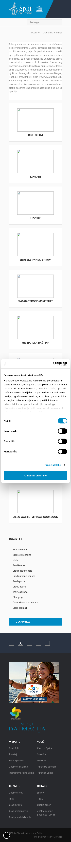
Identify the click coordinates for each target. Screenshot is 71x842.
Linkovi (40, 792)
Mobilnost (42, 760)
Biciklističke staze (22, 555)
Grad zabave (19, 586)
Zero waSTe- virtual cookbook (35, 516)
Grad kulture (19, 565)
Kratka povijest (16, 760)
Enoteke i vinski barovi (35, 259)
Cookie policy (44, 805)
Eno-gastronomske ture (35, 301)
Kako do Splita (44, 748)
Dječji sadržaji (20, 608)
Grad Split (14, 748)
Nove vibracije (55, 837)
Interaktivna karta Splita (21, 773)
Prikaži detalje (52, 465)
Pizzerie (35, 218)
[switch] (62, 431)
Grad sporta (19, 581)
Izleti (15, 560)
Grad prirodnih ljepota (24, 576)
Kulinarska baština (35, 342)
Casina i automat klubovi (25, 602)
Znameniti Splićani (18, 766)
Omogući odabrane (35, 475)
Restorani (35, 135)
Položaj (13, 754)
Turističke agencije (46, 766)
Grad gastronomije (22, 570)
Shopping (18, 597)
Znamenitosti (20, 549)
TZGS (40, 798)
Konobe (35, 176)
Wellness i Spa (20, 592)
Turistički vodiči (45, 773)
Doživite (35, 32)
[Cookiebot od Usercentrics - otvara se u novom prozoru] (52, 364)
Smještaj (41, 754)
